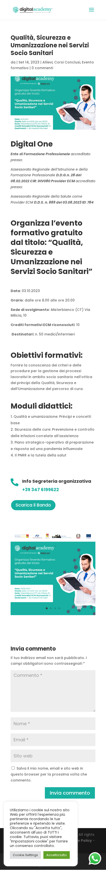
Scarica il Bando (33, 505)
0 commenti (42, 67)
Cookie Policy (79, 840)
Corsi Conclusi (67, 62)
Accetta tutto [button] (56, 855)
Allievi (47, 62)
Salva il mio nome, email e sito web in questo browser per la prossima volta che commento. (49, 774)
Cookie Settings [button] (25, 855)
